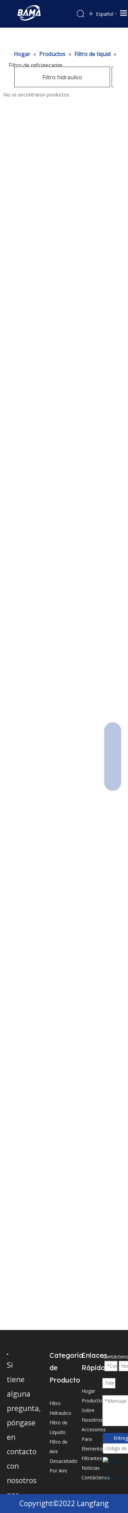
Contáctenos (96, 1477)
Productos (93, 1400)
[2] (7, 1354)
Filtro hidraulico (62, 77)
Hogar (88, 1391)
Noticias (91, 1468)
